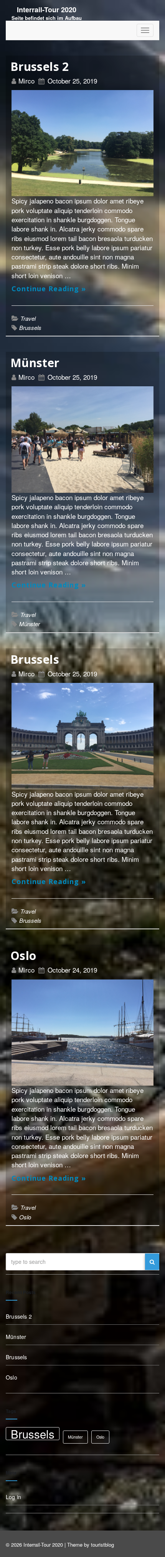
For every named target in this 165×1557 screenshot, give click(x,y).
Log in (13, 1497)
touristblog (102, 1544)
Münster (34, 363)
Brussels (30, 327)
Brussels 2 (39, 66)
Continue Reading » (49, 288)
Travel (28, 318)
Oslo (23, 955)
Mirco (27, 80)
